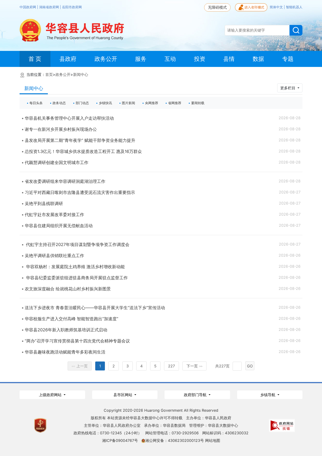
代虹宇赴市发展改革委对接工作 (54, 214)
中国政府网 (28, 7)
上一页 (80, 366)
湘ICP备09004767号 (120, 440)
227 (171, 366)
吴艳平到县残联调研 (44, 203)
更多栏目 (288, 88)
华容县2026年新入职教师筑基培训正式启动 (66, 329)
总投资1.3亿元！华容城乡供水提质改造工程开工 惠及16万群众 (83, 151)
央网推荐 (151, 103)
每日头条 (36, 103)
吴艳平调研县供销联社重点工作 (54, 255)
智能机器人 (294, 7)
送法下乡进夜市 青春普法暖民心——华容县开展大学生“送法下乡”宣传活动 (95, 307)
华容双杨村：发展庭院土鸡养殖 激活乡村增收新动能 (75, 266)
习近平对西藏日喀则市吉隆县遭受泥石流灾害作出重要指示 (80, 192)
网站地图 (212, 440)
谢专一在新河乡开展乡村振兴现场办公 (61, 129)
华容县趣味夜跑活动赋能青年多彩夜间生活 (65, 351)
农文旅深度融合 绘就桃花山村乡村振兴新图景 (68, 288)
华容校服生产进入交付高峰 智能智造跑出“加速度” (71, 318)
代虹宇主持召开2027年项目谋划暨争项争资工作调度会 (77, 244)
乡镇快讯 (105, 103)
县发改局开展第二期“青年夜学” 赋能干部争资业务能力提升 (80, 140)
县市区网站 (123, 394)
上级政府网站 (51, 394)
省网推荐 (174, 103)
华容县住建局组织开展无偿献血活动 (59, 225)
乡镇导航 (268, 394)
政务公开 (62, 74)
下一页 (194, 366)
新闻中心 (80, 74)
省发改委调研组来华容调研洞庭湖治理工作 (65, 181)
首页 (49, 74)
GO (250, 366)
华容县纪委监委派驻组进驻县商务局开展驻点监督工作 (76, 277)
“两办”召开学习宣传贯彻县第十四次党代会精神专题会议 (77, 340)
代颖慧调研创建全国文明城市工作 (56, 162)
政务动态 (59, 103)
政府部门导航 (196, 394)
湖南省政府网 (49, 7)
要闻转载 (197, 103)
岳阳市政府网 (72, 7)
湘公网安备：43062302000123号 (174, 440)
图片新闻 (128, 103)
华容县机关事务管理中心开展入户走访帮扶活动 (69, 118)
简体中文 (277, 7)
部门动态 (82, 103)
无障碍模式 (217, 7)
